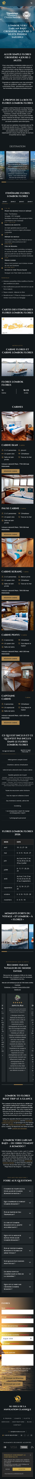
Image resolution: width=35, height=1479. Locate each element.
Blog (29, 1422)
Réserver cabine (10, 471)
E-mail (16, 1317)
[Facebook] (31, 1435)
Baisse (8, 1469)
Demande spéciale (8, 1352)
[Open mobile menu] (31, 3)
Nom (8, 1308)
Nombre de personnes (14, 1326)
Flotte (27, 1418)
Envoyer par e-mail (13, 1384)
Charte (17, 1418)
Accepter (22, 1469)
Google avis (17, 989)
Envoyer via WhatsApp (14, 1378)
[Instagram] (24, 1435)
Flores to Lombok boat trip (11, 1120)
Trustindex (17, 985)
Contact (17, 1425)
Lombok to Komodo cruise (17, 1124)
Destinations (18, 1422)
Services (6, 1422)
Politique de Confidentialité (14, 1473)
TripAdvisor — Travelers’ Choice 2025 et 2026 (16, 987)
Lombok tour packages (19, 1128)
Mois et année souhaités (15, 1335)
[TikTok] (28, 1435)
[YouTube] (21, 1435)
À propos (7, 1418)
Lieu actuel (10, 1344)
